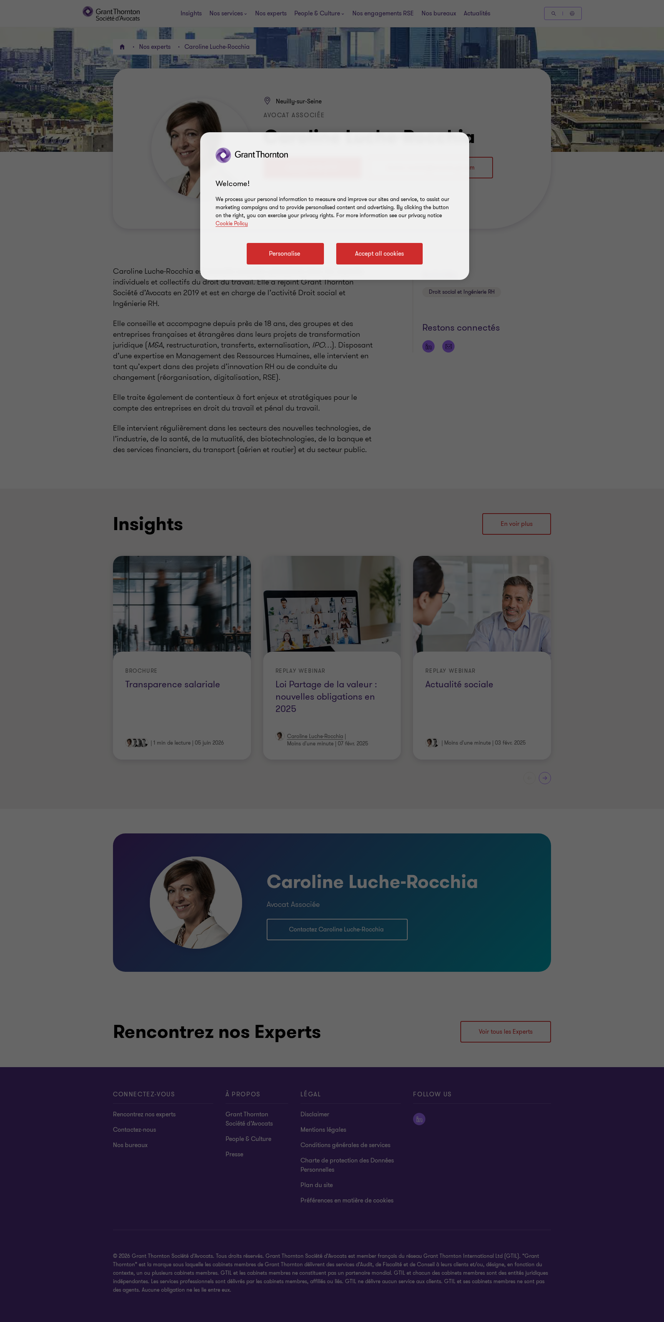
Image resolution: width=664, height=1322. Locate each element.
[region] (334, 206)
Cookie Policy (232, 223)
